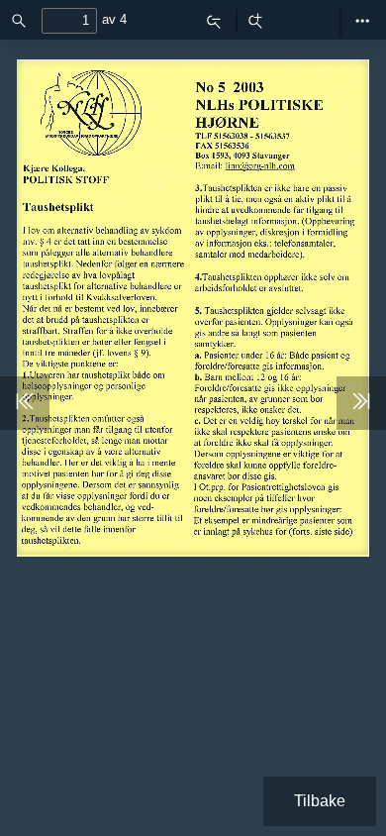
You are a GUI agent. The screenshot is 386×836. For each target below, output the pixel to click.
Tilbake (319, 800)
